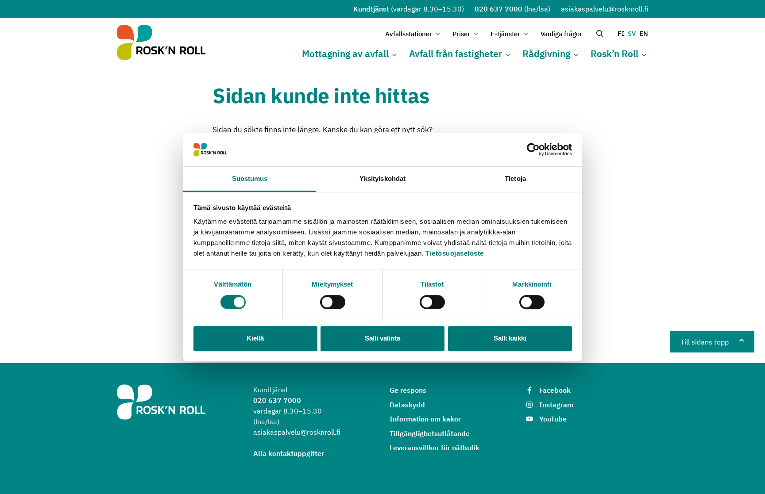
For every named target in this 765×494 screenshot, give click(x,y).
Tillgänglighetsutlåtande (430, 433)
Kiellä (255, 338)
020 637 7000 (498, 8)
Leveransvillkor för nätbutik (434, 447)
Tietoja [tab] (515, 179)
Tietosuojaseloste (454, 253)
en (643, 33)
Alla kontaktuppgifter (288, 453)
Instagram (556, 404)
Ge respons (408, 390)
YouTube (553, 418)
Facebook (555, 390)
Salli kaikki (510, 338)
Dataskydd (407, 404)
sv (632, 33)
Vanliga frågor (561, 34)
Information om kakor (425, 418)
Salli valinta (382, 338)
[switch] (332, 302)
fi (621, 33)
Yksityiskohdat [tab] (382, 179)
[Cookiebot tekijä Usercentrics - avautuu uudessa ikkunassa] (533, 149)
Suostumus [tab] (250, 179)
